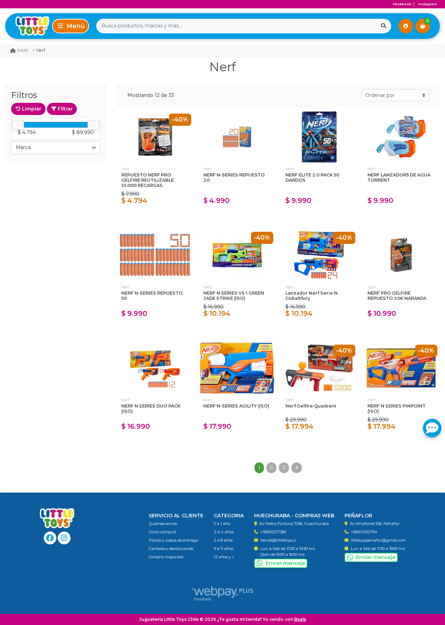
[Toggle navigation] (70, 26)
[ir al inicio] (57, 518)
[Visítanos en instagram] (64, 538)
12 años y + (224, 556)
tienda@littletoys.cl (278, 540)
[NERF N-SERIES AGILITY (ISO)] (237, 368)
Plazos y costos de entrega (173, 540)
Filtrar (64, 109)
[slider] (18, 125)
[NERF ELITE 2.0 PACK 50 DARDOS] (319, 137)
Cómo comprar (163, 531)
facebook (402, 4)
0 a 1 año (222, 523)
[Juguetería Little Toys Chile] (27, 26)
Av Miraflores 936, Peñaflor (375, 523)
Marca (23, 147)
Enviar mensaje (285, 563)
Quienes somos (163, 523)
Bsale (300, 619)
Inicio (22, 50)
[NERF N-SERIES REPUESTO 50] (155, 255)
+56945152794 (364, 531)
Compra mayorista (166, 556)
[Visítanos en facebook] (50, 538)
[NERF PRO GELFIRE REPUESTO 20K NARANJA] (401, 255)
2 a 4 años (224, 531)
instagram (427, 4)
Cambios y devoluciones (171, 548)
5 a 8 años (223, 540)
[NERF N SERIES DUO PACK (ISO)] (155, 368)
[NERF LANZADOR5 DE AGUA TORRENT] (401, 137)
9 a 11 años (223, 548)
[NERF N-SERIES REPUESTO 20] (237, 137)
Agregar (155, 216)
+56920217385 (273, 531)
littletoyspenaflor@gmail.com (378, 540)
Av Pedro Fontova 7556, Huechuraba (294, 523)
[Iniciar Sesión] (405, 26)
